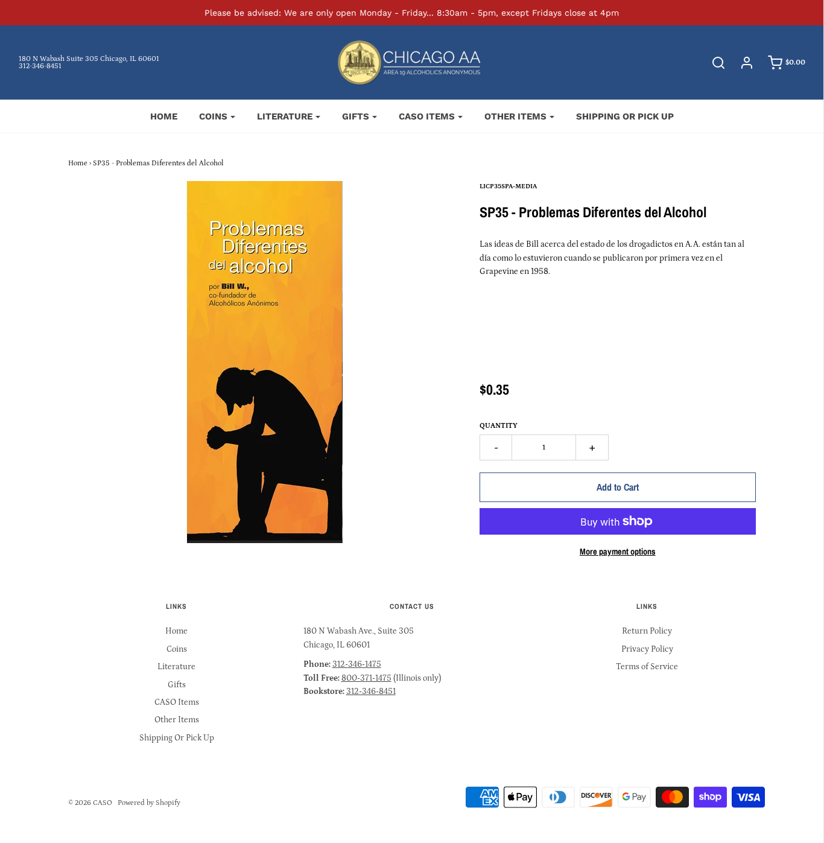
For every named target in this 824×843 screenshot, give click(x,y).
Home (163, 116)
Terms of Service (647, 667)
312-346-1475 (356, 664)
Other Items (176, 720)
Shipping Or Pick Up (625, 116)
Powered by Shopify (149, 803)
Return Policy (647, 631)
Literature (176, 667)
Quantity (499, 426)
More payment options (618, 551)
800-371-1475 (366, 678)
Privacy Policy (647, 649)
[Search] (712, 63)
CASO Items (176, 702)
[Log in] (740, 63)
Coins (176, 649)
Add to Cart (618, 487)
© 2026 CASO (90, 803)
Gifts (177, 685)
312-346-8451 (40, 66)
